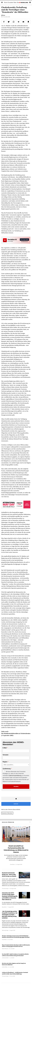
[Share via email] (23, 21)
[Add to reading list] (28, 21)
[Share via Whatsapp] (13, 21)
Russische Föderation (7, 813)
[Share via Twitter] (8, 21)
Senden (16, 786)
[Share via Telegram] (18, 21)
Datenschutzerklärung (15, 775)
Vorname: (6, 755)
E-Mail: (5, 748)
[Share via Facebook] (3, 21)
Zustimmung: (7, 768)
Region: (5, 761)
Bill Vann (3, 15)
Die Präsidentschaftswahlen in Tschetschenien (15, 733)
